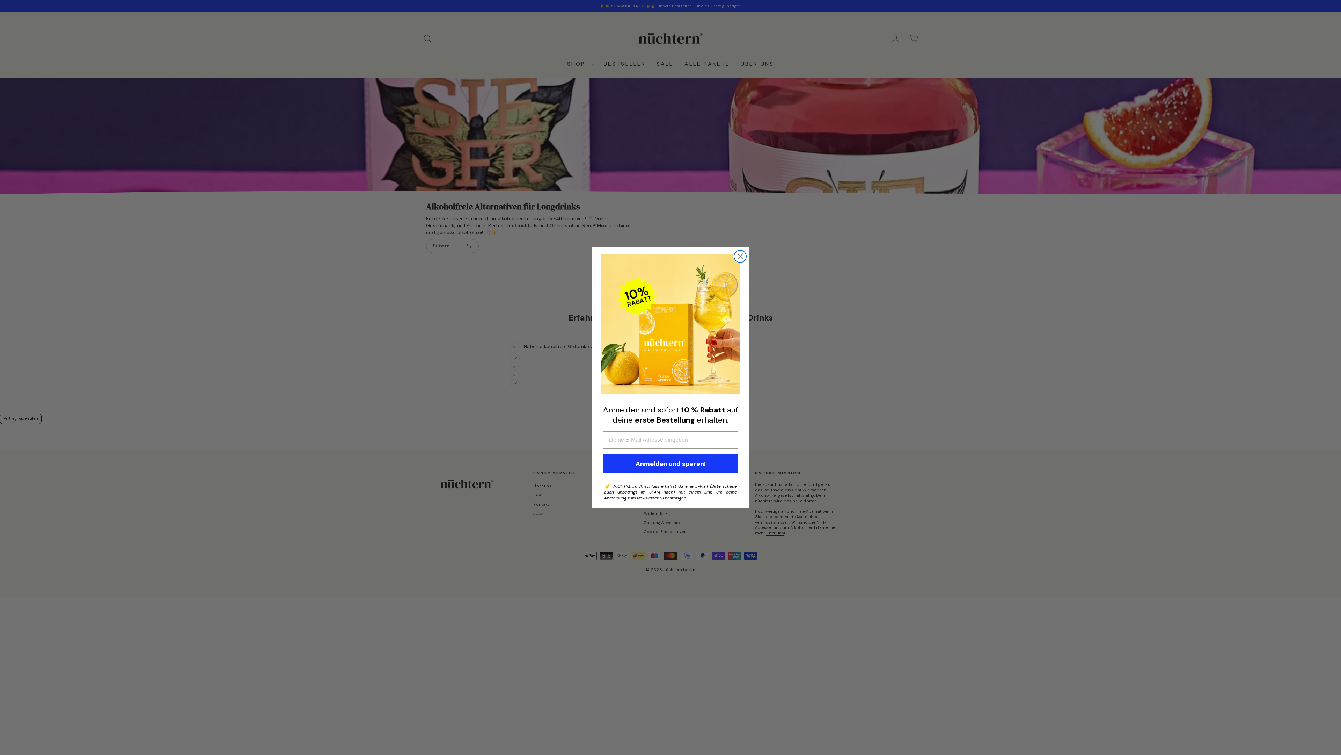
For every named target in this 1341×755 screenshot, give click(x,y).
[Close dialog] (740, 256)
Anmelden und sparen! (671, 464)
